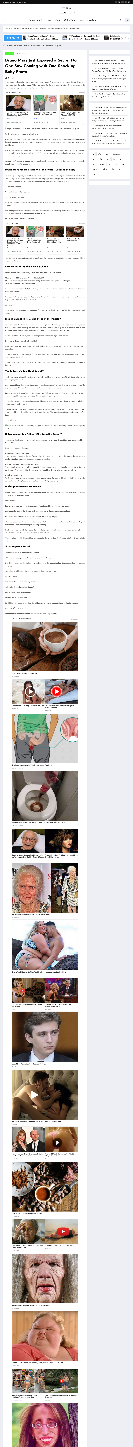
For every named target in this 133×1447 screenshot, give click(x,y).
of (116, 164)
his (114, 159)
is (93, 164)
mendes (101, 164)
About (82, 20)
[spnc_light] (127, 20)
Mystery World (69, 20)
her (108, 159)
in (120, 159)
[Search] (120, 20)
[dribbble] (122, 2)
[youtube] (129, 2)
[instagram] (126, 2)
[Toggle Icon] (4, 20)
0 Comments (23, 54)
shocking (104, 169)
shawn (95, 169)
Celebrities (10, 54)
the (113, 169)
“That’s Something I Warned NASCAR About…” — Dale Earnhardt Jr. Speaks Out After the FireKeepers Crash (93, 37)
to (119, 169)
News (49, 20)
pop (123, 164)
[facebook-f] (116, 2)
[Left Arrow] (122, 38)
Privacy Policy (91, 20)
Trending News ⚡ (35, 20)
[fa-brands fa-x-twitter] (119, 2)
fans (94, 159)
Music (57, 20)
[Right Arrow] (127, 38)
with (94, 174)
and (107, 154)
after (99, 154)
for (101, 159)
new (109, 164)
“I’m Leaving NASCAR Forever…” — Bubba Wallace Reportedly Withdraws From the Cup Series (52, 37)
